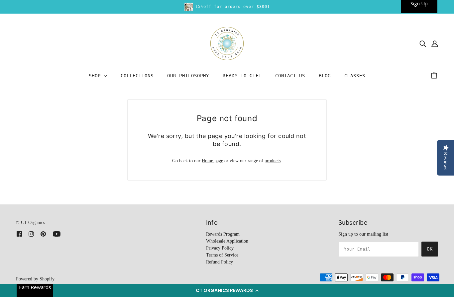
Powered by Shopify (35, 278)
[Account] (435, 43)
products (273, 160)
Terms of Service (222, 255)
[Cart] (435, 75)
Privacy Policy (220, 248)
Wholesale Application (227, 241)
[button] (227, 290)
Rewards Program (223, 234)
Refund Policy (219, 262)
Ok (430, 249)
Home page (212, 160)
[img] (423, 43)
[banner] (227, 42)
